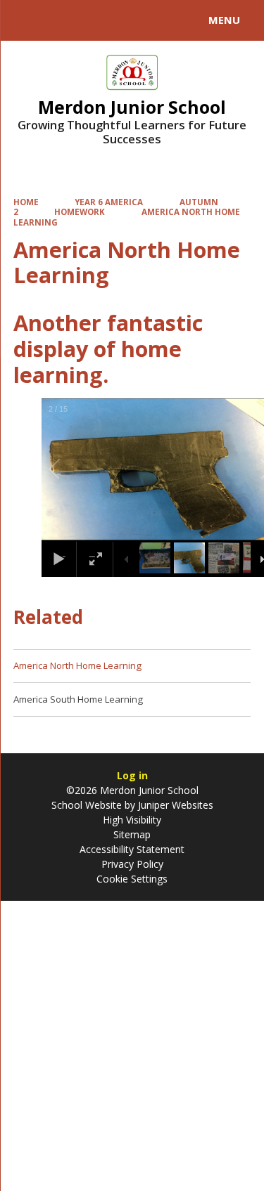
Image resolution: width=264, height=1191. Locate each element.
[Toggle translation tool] (62, 20)
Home (26, 202)
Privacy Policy (132, 864)
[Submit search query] (171, 18)
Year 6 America (109, 202)
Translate (117, 22)
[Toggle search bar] (26, 20)
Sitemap (132, 834)
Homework (79, 212)
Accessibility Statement (132, 849)
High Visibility (132, 819)
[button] (70, 469)
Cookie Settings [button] (132, 878)
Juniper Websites (174, 805)
